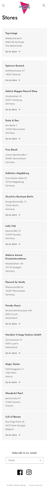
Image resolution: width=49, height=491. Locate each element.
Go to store (11, 51)
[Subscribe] (40, 460)
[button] (3, 5)
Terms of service (35, 485)
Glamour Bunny (19, 485)
